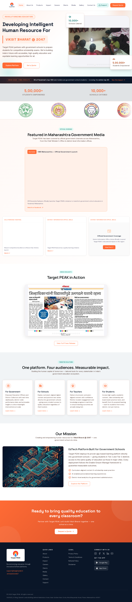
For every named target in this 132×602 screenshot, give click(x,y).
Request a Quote (66, 531)
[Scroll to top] (126, 597)
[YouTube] (112, 553)
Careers (57, 5)
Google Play (103, 563)
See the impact (118, 80)
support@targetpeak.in (15, 571)
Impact (48, 5)
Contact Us (91, 5)
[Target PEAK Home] (12, 5)
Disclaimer (72, 564)
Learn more (10, 411)
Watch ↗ (7, 253)
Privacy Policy (73, 554)
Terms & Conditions (75, 557)
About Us (30, 5)
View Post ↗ (109, 247)
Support (45, 583)
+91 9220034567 (13, 574)
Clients (65, 5)
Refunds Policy (73, 561)
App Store (102, 568)
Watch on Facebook (35, 207)
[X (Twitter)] (104, 553)
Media (73, 5)
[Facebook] (99, 553)
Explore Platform (12, 65)
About (45, 554)
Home (21, 5)
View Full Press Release (66, 343)
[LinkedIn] (108, 553)
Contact (46, 579)
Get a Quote (31, 65)
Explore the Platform (79, 484)
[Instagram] (95, 553)
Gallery (81, 5)
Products (39, 5)
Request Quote (118, 5)
